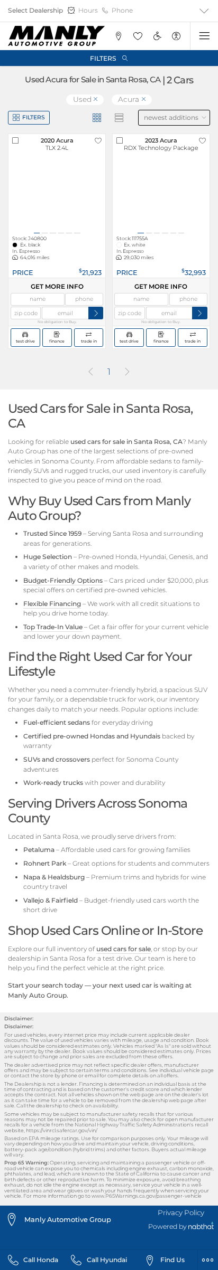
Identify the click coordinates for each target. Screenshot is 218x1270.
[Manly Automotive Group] (56, 36)
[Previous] (90, 372)
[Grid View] (97, 118)
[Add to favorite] (98, 141)
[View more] (204, 11)
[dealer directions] (14, 1220)
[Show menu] (204, 36)
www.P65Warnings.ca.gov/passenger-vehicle (147, 1196)
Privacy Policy (181, 1212)
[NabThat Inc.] (201, 1227)
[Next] (127, 372)
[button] (118, 36)
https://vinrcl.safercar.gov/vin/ (61, 1130)
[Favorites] (137, 36)
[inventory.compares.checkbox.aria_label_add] (15, 141)
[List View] (119, 118)
